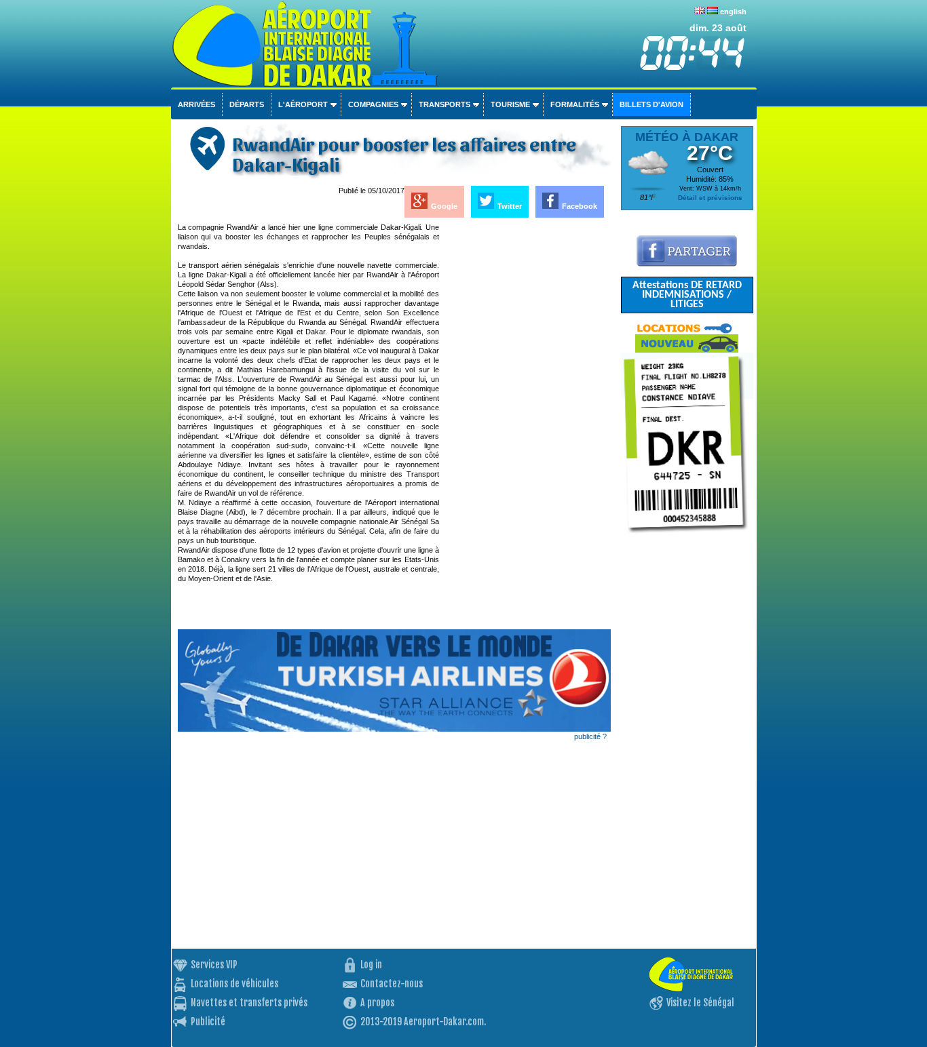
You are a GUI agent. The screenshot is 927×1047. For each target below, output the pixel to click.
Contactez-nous (391, 983)
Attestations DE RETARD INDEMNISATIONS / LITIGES (687, 295)
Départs (246, 104)
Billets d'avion (651, 104)
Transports (444, 104)
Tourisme (510, 104)
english (733, 11)
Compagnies (373, 104)
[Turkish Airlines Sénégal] (394, 729)
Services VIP (214, 964)
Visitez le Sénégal (700, 1002)
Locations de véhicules (234, 983)
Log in (371, 964)
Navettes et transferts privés (249, 1002)
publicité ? (590, 736)
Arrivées (196, 104)
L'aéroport (303, 104)
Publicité (208, 1021)
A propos (377, 1002)
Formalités (574, 104)
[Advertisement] (526, 425)
